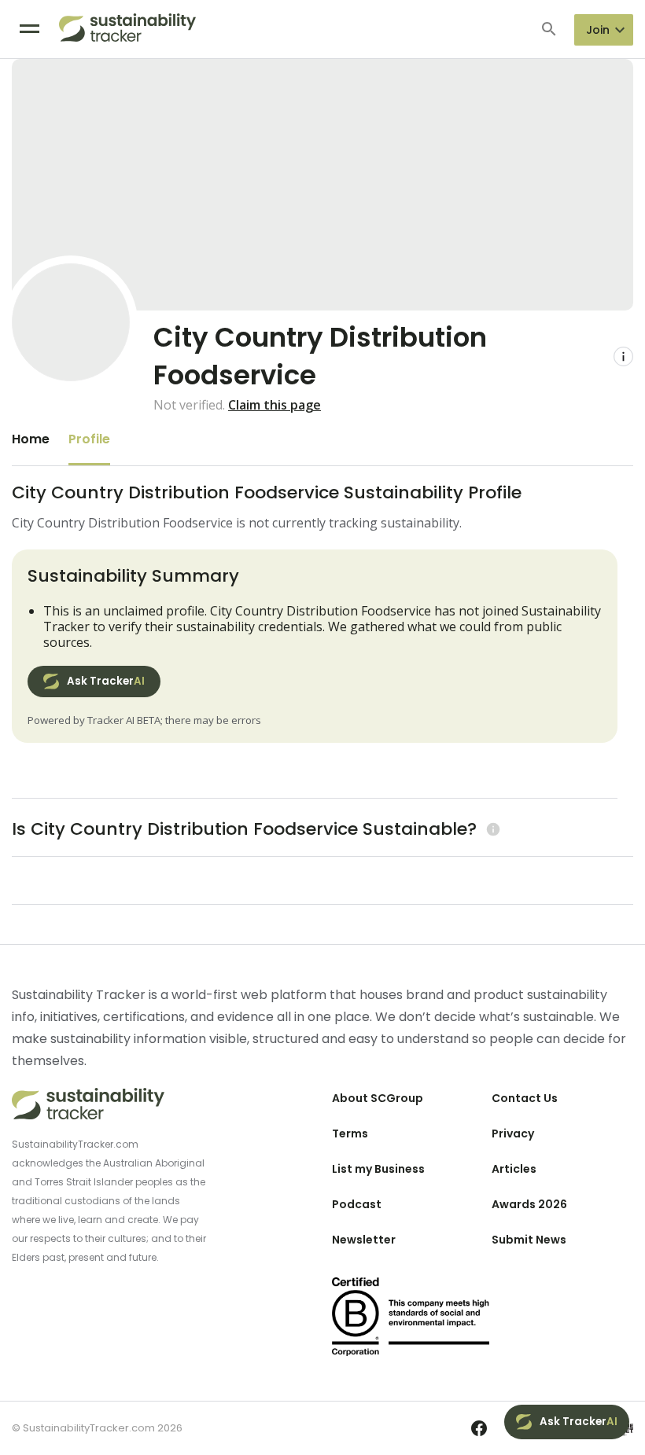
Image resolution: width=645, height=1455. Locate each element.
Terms (350, 1133)
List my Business (378, 1169)
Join (598, 30)
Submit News (529, 1239)
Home (31, 439)
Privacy (513, 1133)
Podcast (356, 1204)
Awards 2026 (529, 1204)
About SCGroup (377, 1098)
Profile (89, 439)
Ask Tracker (106, 681)
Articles (514, 1169)
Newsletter (364, 1239)
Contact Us (525, 1098)
